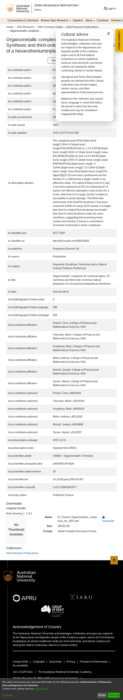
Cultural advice (119, 40)
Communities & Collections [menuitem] (23, 20)
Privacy (70, 661)
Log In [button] (111, 8)
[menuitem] (55, 20)
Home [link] (9, 27)
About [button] (89, 20)
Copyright (39, 661)
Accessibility (20, 665)
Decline (102, 695)
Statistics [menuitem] (78, 20)
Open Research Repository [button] (56, 5)
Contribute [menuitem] (103, 20)
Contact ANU (20, 661)
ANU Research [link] (25, 27)
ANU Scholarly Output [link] (50, 27)
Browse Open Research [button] (54, 20)
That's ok (114, 695)
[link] (22, 553)
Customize (7, 695)
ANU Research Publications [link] (82, 27)
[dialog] (61, 689)
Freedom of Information (94, 661)
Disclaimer (55, 661)
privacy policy (41, 688)
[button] (105, 9)
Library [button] (37, 9)
